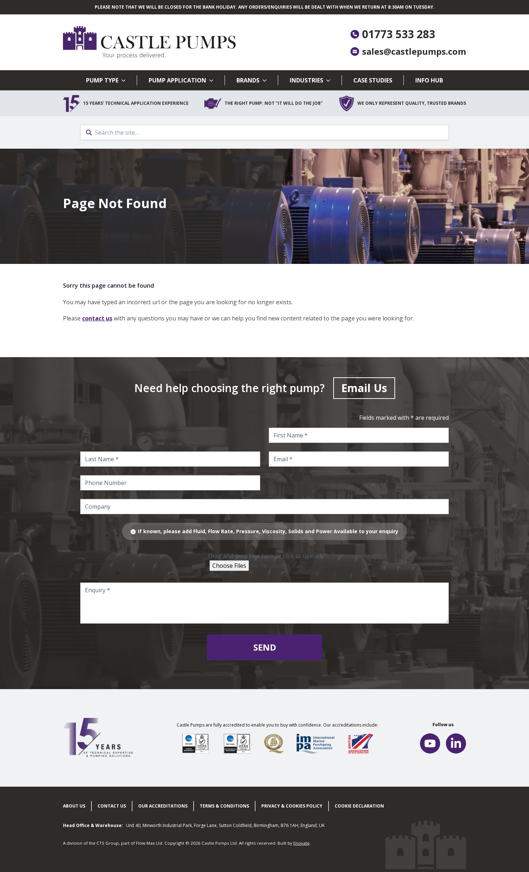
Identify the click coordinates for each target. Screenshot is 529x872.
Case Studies (372, 80)
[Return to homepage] (163, 42)
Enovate (301, 843)
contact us (97, 318)
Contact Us (112, 806)
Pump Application (177, 80)
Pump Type (102, 80)
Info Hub (429, 80)
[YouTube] (430, 743)
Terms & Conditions (224, 806)
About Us (74, 806)
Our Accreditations (162, 806)
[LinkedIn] (456, 743)
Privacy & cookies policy (291, 806)
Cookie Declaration (359, 806)
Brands (247, 80)
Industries (306, 80)
